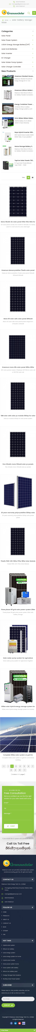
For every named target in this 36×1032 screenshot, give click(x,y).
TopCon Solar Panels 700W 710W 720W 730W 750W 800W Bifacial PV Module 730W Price (24, 160)
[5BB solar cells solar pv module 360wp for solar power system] (18, 395)
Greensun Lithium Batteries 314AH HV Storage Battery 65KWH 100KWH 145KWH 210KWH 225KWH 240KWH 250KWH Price (24, 90)
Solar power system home (11, 964)
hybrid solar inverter (9, 960)
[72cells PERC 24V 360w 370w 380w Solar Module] (18, 541)
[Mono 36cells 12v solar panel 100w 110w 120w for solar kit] (18, 201)
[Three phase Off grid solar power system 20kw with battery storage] (18, 589)
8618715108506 (20, 2)
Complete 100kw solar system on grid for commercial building (18, 755)
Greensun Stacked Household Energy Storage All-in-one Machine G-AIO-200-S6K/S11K (24, 76)
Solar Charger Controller (11, 66)
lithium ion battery (8, 949)
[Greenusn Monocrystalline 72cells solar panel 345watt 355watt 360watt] (18, 250)
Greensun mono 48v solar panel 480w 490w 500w (18, 367)
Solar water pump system (12, 62)
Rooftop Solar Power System (11, 979)
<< (4, 766)
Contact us (7, 923)
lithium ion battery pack (10, 971)
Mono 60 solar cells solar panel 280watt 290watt (18, 319)
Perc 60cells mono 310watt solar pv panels (18, 464)
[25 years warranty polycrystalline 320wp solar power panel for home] (18, 492)
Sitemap (5, 931)
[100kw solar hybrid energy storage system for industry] (18, 686)
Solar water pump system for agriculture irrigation (18, 658)
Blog (4, 927)
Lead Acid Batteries (9, 49)
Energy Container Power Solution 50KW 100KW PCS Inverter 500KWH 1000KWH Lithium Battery (24, 104)
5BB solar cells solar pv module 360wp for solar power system (18, 416)
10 (19, 770)
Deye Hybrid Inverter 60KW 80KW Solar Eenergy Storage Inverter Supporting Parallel (24, 132)
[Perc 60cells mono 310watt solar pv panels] (18, 444)
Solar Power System (9, 40)
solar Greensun (20, 6)
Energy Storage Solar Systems (12, 975)
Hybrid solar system (9, 945)
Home (4, 912)
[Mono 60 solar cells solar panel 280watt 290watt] (18, 298)
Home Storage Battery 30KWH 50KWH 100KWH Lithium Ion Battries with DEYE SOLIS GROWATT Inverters (24, 146)
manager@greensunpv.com (20, 4)
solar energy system (9, 953)
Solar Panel (6, 36)
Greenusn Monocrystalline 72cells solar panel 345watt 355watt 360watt (18, 270)
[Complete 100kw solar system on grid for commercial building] (18, 734)
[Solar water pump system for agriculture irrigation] (18, 637)
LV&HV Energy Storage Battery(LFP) (16, 44)
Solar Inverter (7, 53)
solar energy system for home (12, 956)
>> (24, 770)
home (6, 20)
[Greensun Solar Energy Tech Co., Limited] (13, 12)
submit (12, 826)
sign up (7, 1005)
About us (6, 920)
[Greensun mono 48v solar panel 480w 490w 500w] (18, 347)
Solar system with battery (10, 968)
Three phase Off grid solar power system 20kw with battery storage (18, 609)
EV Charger (6, 58)
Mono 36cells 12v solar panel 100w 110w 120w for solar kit (18, 222)
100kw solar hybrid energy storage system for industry (18, 706)
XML (4, 934)
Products (6, 916)
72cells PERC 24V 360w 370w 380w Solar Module (18, 561)
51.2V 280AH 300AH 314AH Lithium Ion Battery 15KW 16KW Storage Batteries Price (24, 118)
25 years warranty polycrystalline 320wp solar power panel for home (18, 513)
